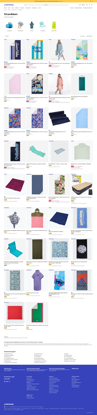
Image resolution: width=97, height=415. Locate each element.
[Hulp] (87, 5)
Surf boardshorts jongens (38, 358)
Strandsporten (20, 30)
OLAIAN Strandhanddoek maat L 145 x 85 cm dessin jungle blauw (14, 132)
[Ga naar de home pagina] (9, 5)
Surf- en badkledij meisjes (9, 358)
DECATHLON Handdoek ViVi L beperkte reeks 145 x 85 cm (37, 326)
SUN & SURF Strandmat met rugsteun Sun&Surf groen (36, 164)
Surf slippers (66, 353)
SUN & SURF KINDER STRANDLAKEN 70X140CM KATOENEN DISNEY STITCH (58, 293)
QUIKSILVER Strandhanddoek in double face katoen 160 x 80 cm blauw (14, 164)
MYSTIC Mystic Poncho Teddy (32, 292)
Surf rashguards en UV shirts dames (10, 362)
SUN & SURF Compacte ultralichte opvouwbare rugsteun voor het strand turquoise (13, 262)
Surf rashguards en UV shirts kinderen (11, 359)
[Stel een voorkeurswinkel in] (80, 5)
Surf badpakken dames (8, 353)
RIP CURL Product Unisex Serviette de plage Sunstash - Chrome (82, 294)
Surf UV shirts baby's (68, 356)
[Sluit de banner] (92, 1)
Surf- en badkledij (37, 356)
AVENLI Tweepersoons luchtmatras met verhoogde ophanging (81, 198)
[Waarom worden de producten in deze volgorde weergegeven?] (80, 36)
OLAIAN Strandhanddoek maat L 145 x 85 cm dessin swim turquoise (37, 64)
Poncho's (31, 30)
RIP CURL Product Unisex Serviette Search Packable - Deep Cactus (37, 262)
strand (23, 343)
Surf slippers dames (37, 355)
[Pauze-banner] (90, 1)
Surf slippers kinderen (68, 355)
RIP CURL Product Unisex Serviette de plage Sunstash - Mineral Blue (15, 294)
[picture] (15, 50)
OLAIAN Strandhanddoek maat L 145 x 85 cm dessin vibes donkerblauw (37, 98)
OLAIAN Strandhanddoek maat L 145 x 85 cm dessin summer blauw (14, 64)
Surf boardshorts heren (38, 353)
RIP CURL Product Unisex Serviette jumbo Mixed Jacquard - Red (14, 326)
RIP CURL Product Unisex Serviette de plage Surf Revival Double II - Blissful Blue (58, 262)
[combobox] (90, 36)
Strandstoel (43, 30)
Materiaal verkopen (78, 7)
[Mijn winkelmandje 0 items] (92, 5)
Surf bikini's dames (7, 361)
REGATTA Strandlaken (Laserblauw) (56, 231)
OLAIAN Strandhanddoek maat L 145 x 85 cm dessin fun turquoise (81, 64)
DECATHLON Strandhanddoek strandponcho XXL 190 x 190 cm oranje (59, 98)
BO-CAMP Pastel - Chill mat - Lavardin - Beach (58, 163)
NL (84, 4)
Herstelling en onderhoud (87, 7)
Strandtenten (9, 30)
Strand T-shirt (54, 30)
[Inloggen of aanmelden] (89, 5)
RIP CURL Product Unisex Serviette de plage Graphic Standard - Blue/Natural (81, 231)
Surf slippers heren (7, 356)
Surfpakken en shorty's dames (69, 361)
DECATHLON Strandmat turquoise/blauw (79, 96)
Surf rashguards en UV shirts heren (40, 361)
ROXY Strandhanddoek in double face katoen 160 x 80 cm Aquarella (59, 198)
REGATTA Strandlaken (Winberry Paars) (12, 198)
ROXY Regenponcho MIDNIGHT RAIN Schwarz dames (14, 230)
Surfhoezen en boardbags (8, 355)
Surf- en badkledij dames (68, 358)
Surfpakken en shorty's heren (39, 362)
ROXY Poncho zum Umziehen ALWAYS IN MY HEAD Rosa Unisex (36, 231)
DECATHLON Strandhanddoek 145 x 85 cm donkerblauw (57, 132)
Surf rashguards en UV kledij (39, 359)
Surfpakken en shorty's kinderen (70, 359)
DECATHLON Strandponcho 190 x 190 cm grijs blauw (59, 63)
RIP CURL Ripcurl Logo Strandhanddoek (79, 261)
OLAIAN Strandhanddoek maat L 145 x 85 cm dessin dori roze (37, 132)
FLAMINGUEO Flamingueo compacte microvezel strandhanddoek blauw (36, 198)
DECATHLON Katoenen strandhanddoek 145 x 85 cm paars (14, 98)
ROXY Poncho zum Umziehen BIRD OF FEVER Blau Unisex (81, 164)
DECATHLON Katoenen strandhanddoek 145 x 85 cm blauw (81, 132)
